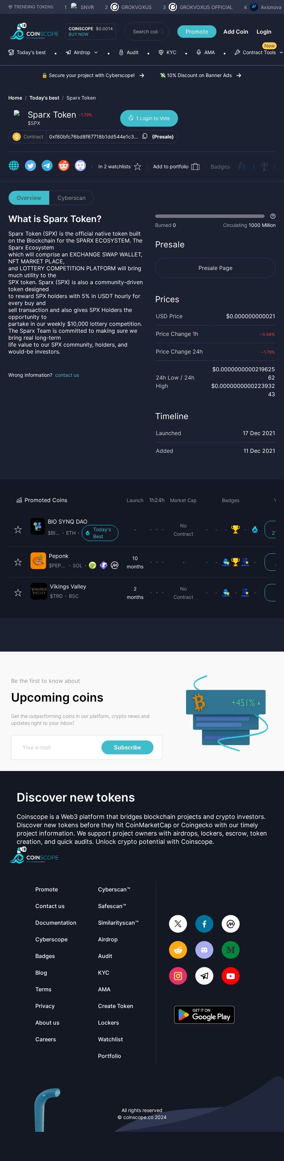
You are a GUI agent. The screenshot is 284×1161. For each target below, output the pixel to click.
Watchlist (110, 1039)
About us (47, 1022)
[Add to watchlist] (18, 529)
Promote (197, 31)
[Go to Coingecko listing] (92, 565)
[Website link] (13, 166)
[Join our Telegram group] (204, 976)
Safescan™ (112, 905)
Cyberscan (71, 197)
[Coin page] (76, 529)
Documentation (56, 922)
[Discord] (204, 950)
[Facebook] (204, 924)
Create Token (115, 1005)
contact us (67, 375)
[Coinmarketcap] (230, 924)
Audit (105, 955)
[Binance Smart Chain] (16, 137)
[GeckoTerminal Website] (103, 565)
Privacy (45, 1005)
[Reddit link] (63, 166)
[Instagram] (178, 976)
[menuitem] (27, 53)
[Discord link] (80, 166)
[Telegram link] (47, 166)
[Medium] (230, 950)
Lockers (108, 1022)
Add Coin (235, 31)
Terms (43, 989)
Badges (220, 166)
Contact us (50, 905)
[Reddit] (178, 950)
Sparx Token (81, 98)
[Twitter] (178, 924)
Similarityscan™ (118, 922)
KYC (103, 972)
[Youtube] (230, 976)
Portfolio (109, 1055)
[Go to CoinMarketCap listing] (114, 565)
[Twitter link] (30, 166)
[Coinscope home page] (34, 31)
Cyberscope (51, 939)
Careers (45, 1039)
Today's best (44, 98)
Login (264, 31)
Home (15, 98)
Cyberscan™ (114, 889)
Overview (29, 197)
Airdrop (108, 939)
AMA (104, 989)
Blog (41, 972)
